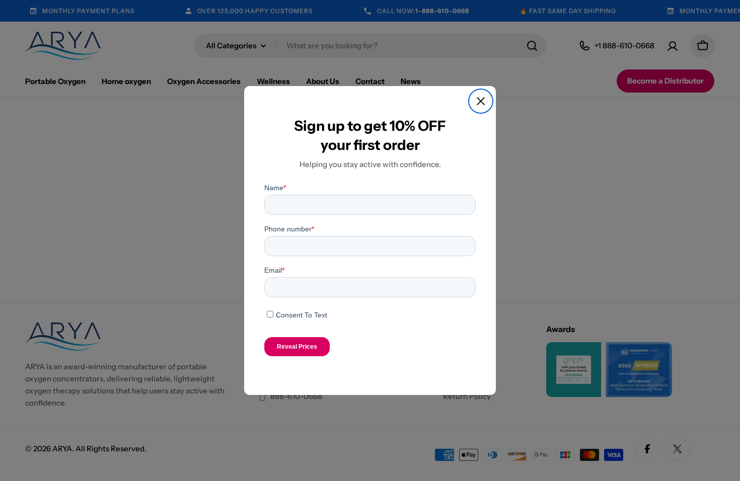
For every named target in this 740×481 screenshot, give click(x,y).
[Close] (481, 101)
